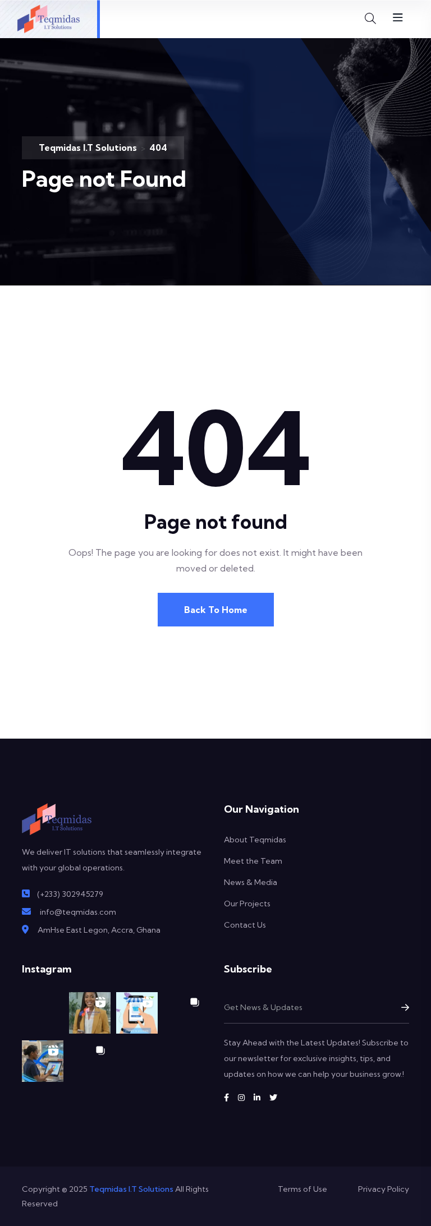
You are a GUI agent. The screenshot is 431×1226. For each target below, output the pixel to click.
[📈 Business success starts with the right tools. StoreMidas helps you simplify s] (42, 1061)
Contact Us (245, 925)
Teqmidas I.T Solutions (131, 1189)
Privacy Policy (383, 1189)
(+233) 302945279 (70, 894)
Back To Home (215, 609)
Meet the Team (253, 861)
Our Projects (247, 903)
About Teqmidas (255, 840)
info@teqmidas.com (78, 912)
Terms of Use (302, 1189)
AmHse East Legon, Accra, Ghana (99, 930)
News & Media (250, 882)
